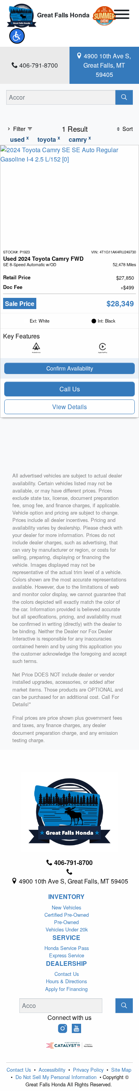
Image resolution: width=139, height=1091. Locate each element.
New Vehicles (66, 907)
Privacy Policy (89, 1069)
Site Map (121, 1069)
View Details (69, 406)
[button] (17, 36)
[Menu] (121, 15)
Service (66, 937)
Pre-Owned (66, 922)
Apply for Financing (66, 988)
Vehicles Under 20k (67, 929)
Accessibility (53, 1069)
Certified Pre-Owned (66, 914)
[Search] (124, 97)
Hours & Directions (66, 981)
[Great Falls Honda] (21, 14)
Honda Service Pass (66, 948)
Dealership (66, 963)
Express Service (66, 955)
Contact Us (66, 973)
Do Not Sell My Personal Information (56, 1077)
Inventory (66, 896)
